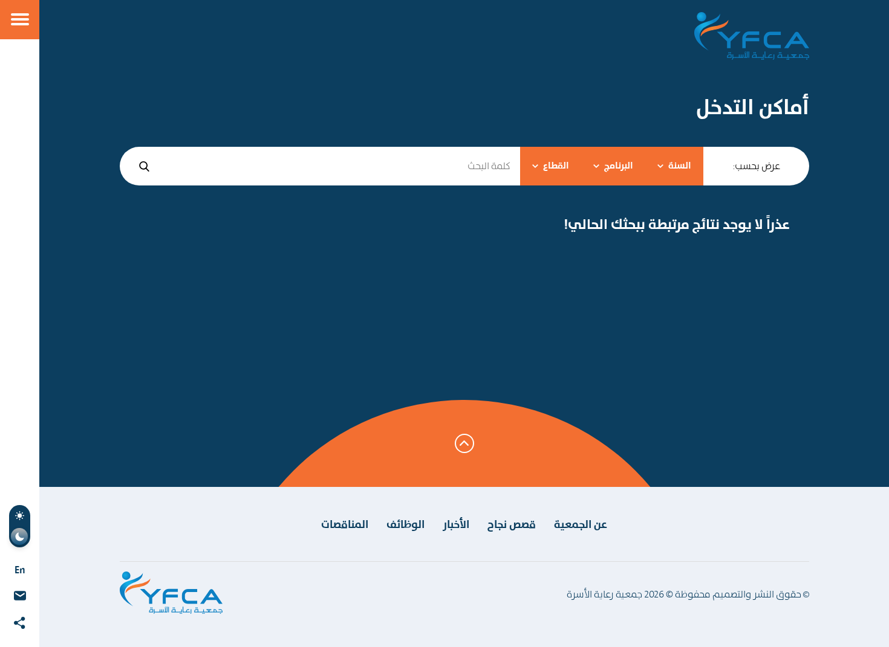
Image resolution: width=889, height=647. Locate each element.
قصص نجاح (511, 524)
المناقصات (344, 524)
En (20, 569)
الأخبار (456, 524)
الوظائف (405, 524)
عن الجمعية (580, 524)
